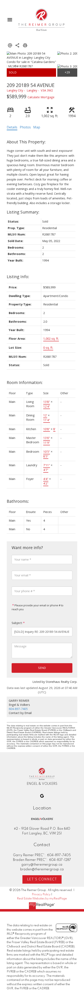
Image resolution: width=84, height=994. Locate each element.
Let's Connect (42, 879)
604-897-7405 (18, 709)
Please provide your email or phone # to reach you (37, 607)
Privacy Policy (41, 894)
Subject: (17, 623)
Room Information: (25, 382)
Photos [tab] (25, 127)
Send (42, 668)
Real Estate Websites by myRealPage (42, 898)
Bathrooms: (18, 501)
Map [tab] (36, 127)
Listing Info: (18, 276)
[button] (42, 796)
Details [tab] (12, 127)
